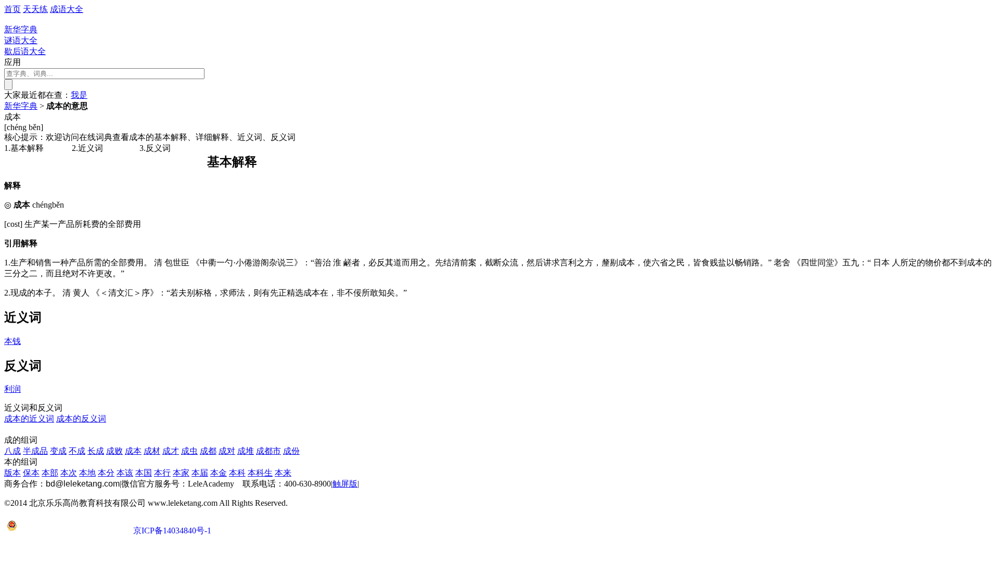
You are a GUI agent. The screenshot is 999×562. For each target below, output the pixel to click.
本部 (50, 472)
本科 (237, 472)
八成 (12, 450)
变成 (58, 450)
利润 (12, 389)
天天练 (35, 9)
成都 (208, 450)
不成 (77, 450)
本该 (125, 472)
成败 (114, 450)
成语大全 (66, 9)
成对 (227, 450)
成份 (291, 450)
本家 (181, 472)
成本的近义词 (29, 418)
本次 (68, 472)
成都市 (268, 450)
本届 (199, 472)
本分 (106, 472)
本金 (218, 472)
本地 (87, 472)
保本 (31, 472)
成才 (170, 450)
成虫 (189, 450)
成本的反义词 (81, 418)
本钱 (12, 341)
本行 (162, 472)
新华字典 (20, 105)
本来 (283, 472)
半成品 (35, 450)
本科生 (260, 472)
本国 (143, 472)
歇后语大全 (25, 51)
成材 (152, 450)
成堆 (245, 450)
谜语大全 (20, 40)
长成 (95, 450)
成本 (133, 450)
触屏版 (344, 483)
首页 (12, 9)
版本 (12, 472)
